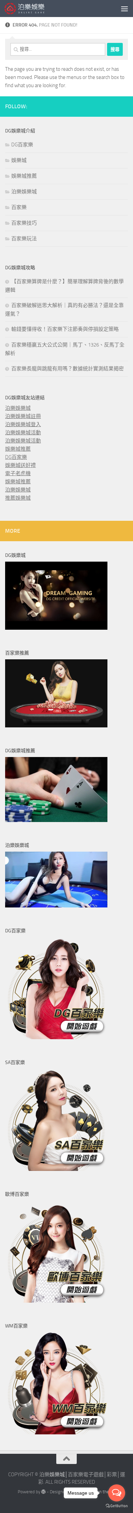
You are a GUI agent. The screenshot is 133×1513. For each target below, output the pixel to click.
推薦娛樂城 (18, 498)
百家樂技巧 (24, 223)
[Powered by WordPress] (43, 1492)
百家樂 (19, 207)
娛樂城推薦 (24, 176)
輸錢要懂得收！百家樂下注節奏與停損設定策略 (65, 329)
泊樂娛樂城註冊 (23, 416)
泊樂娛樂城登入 (23, 424)
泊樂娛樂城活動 (23, 433)
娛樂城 (19, 160)
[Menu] (124, 8)
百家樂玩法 (24, 239)
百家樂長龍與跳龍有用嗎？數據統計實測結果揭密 (67, 369)
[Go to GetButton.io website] (117, 1506)
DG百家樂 (22, 145)
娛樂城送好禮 (20, 465)
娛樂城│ (58, 1474)
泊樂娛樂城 (24, 192)
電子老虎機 (18, 473)
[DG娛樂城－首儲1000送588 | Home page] (31, 8)
